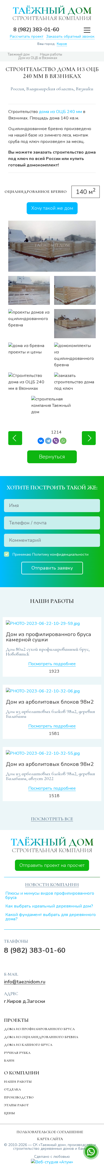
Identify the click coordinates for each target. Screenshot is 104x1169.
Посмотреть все (52, 818)
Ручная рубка (17, 1053)
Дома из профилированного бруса (39, 1029)
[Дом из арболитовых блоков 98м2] (52, 691)
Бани (9, 1060)
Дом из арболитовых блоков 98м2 (50, 702)
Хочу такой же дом (52, 208)
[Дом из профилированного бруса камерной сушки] (52, 623)
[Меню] (84, 29)
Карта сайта (50, 1139)
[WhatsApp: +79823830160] (74, 29)
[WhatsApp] (63, 441)
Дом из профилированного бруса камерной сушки (48, 637)
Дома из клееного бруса (28, 1045)
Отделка (12, 1089)
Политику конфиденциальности (60, 554)
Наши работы (18, 1082)
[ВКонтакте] (41, 441)
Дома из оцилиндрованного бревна (41, 1037)
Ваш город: (52, 44)
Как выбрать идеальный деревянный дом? (49, 906)
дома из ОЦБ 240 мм (60, 112)
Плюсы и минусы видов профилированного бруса (49, 895)
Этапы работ (16, 1105)
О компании (21, 1073)
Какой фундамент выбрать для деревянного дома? (50, 917)
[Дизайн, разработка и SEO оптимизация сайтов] (52, 1162)
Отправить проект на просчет (52, 865)
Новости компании (52, 884)
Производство (19, 1097)
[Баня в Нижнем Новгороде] (15, 438)
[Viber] (56, 441)
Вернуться (52, 456)
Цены (9, 1113)
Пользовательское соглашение (50, 1132)
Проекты (16, 1020)
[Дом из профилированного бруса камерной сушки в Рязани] (89, 438)
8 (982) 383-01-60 (36, 29)
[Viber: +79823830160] (65, 29)
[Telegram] (48, 441)
